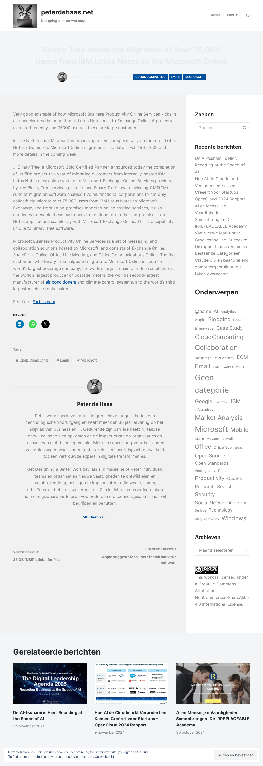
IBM (236, 401)
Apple (200, 319)
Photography (205, 471)
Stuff (242, 503)
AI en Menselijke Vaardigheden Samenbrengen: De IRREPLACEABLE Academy (213, 718)
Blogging (219, 319)
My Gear (212, 439)
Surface (200, 510)
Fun (240, 367)
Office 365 (223, 447)
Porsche (225, 471)
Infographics (204, 409)
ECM (242, 357)
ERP (216, 367)
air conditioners (61, 282)
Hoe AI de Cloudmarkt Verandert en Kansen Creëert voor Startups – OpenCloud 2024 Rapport (130, 718)
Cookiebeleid (104, 757)
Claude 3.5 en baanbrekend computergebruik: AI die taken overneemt (222, 267)
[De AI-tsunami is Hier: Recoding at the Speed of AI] (50, 683)
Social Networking (215, 502)
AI (216, 311)
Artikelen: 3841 (95, 516)
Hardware (221, 402)
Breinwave (204, 328)
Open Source (210, 456)
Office (203, 446)
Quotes (234, 478)
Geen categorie (212, 383)
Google (203, 401)
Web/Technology (207, 519)
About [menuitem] (232, 15)
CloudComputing (150, 77)
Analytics (228, 311)
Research (204, 486)
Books (238, 320)
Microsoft (194, 77)
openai (238, 448)
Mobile (239, 429)
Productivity (209, 478)
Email (175, 77)
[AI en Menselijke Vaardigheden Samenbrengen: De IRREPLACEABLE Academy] (213, 683)
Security (205, 494)
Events (227, 367)
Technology (220, 510)
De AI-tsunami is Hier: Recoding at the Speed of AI (220, 165)
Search (225, 486)
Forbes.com (44, 301)
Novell (227, 438)
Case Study (229, 328)
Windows (234, 518)
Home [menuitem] (215, 15)
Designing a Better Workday (214, 358)
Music (199, 439)
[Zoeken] (248, 15)
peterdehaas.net (67, 12)
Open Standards (211, 463)
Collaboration (216, 347)
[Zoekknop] (245, 127)
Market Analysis (219, 417)
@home (203, 311)
